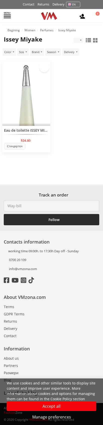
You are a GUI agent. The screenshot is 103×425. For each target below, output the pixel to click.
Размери (11, 372)
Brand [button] (36, 52)
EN (73, 4)
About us (11, 358)
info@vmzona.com (23, 269)
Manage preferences (51, 417)
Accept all (51, 406)
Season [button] (52, 52)
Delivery (58, 4)
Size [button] (22, 52)
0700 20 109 (17, 260)
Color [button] (8, 52)
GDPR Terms (14, 314)
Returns (43, 4)
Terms (9, 306)
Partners (11, 365)
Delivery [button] (69, 52)
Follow (54, 219)
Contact (28, 4)
